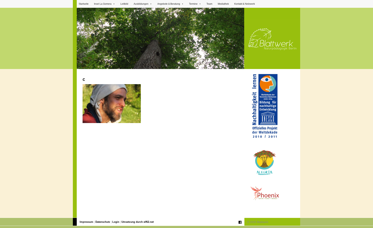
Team (209, 4)
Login (115, 222)
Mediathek (223, 4)
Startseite (84, 4)
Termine (193, 4)
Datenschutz (102, 222)
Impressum (86, 222)
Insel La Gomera (103, 4)
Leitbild (124, 4)
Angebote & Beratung (168, 4)
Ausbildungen (141, 4)
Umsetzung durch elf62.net (137, 222)
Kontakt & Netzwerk (244, 4)
